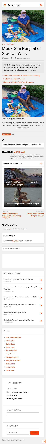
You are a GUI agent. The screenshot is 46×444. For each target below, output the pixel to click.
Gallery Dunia (10, 344)
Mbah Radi (14, 5)
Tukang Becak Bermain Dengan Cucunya (35, 215)
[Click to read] (23, 177)
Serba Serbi (10, 370)
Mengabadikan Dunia (13, 360)
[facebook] (7, 416)
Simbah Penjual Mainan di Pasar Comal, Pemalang (21, 75)
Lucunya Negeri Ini (12, 357)
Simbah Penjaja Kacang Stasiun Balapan (22, 204)
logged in (15, 241)
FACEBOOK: (16, 229)
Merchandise (10, 364)
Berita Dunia (10, 341)
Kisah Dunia (10, 347)
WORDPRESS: (7, 229)
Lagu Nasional (11, 354)
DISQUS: (23, 229)
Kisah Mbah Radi (11, 350)
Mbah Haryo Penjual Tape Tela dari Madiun (18, 82)
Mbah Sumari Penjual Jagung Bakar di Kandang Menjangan (11, 216)
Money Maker (10, 367)
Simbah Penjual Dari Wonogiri (14, 79)
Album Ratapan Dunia (13, 337)
